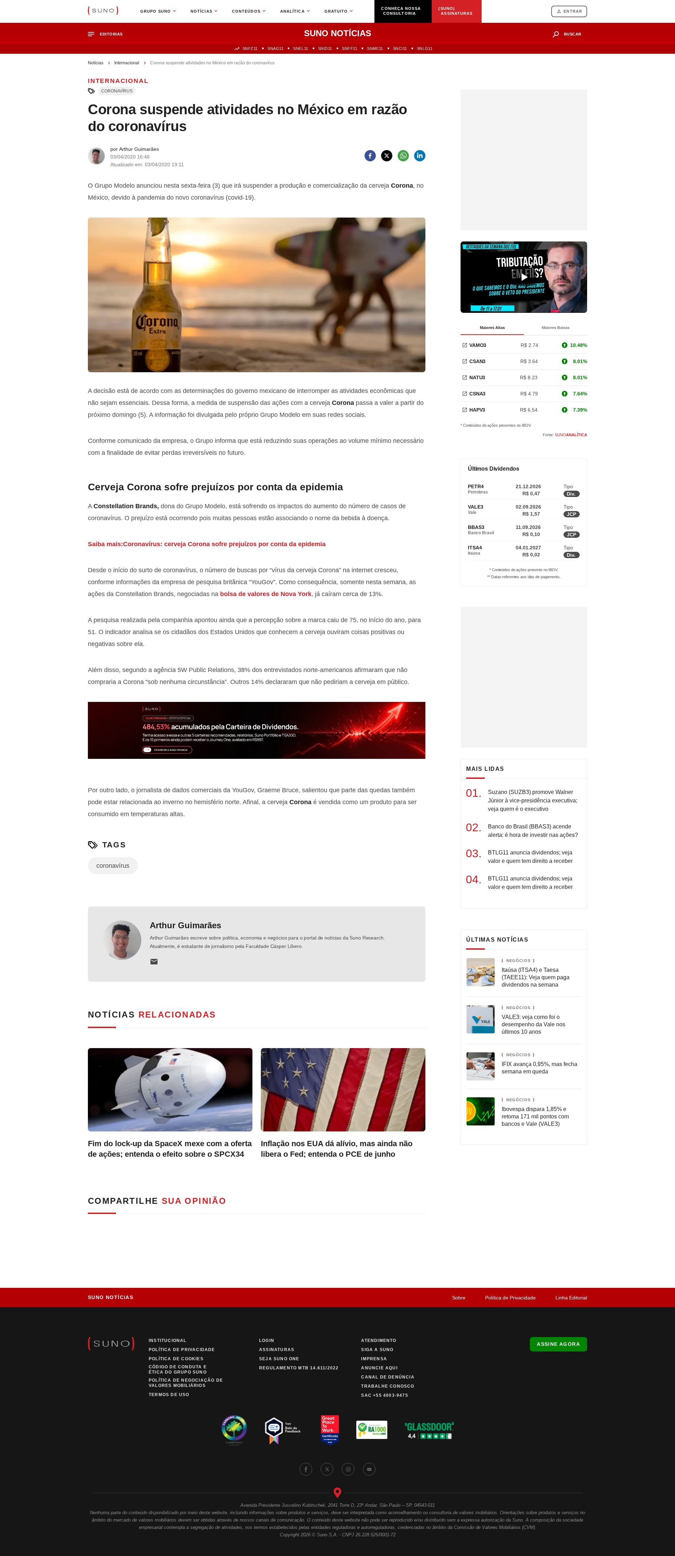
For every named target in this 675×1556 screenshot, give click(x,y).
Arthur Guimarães (185, 925)
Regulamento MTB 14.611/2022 (299, 1367)
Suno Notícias (110, 1297)
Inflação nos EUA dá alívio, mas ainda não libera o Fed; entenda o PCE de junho (336, 1148)
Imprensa (374, 1358)
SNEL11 (300, 48)
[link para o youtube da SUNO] (369, 1469)
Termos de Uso (169, 1394)
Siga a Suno (377, 1349)
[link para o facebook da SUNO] (306, 1469)
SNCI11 (400, 48)
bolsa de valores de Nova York (265, 594)
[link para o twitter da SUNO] (327, 1469)
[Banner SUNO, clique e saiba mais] (256, 736)
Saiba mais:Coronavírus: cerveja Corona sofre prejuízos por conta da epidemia (207, 544)
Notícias (95, 62)
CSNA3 (477, 393)
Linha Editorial (571, 1297)
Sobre (458, 1297)
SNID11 (325, 48)
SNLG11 (424, 48)
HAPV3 (477, 410)
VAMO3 (477, 345)
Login (266, 1340)
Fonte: (565, 435)
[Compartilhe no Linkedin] (419, 155)
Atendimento (378, 1340)
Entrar (573, 11)
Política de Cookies (176, 1358)
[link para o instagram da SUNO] (348, 1469)
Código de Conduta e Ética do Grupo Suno (178, 1369)
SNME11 (375, 48)
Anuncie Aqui (379, 1367)
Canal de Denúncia (387, 1377)
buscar (572, 34)
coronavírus (117, 91)
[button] (108, 34)
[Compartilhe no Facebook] (370, 155)
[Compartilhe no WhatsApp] (403, 155)
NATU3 (477, 377)
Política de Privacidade (510, 1297)
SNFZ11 (250, 48)
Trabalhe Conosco (387, 1386)
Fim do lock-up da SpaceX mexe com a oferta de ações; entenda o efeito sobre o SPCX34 (170, 1148)
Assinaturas (276, 1349)
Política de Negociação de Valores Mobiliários (186, 1383)
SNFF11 (349, 48)
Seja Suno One (279, 1358)
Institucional (168, 1340)
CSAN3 (477, 361)
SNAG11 (275, 48)
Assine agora (558, 1344)
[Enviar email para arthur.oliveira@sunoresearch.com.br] (154, 961)
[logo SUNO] (103, 11)
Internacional (126, 62)
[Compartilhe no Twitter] (386, 155)
